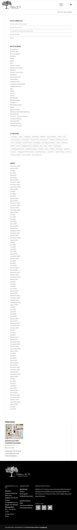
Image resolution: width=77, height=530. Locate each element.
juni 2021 (13, 244)
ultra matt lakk (26, 154)
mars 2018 (13, 316)
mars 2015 (13, 388)
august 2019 (14, 279)
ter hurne (68, 151)
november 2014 (15, 397)
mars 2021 (13, 251)
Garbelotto (13, 75)
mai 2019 (13, 286)
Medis (12, 91)
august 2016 (14, 351)
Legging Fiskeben (15, 86)
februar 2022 (14, 226)
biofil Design (35, 136)
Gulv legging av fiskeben (48, 142)
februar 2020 (14, 268)
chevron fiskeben (51, 136)
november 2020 (15, 256)
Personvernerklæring (26, 505)
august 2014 (14, 404)
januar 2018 (13, 321)
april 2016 (13, 358)
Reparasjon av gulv (16, 105)
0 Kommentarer (9, 445)
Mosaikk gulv (14, 98)
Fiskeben (13, 70)
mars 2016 (13, 360)
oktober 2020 (14, 258)
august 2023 (14, 189)
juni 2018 (13, 309)
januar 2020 (13, 270)
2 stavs (21, 136)
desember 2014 (15, 395)
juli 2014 (12, 406)
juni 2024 (13, 173)
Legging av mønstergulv (17, 84)
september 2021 (15, 238)
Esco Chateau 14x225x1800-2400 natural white (21, 31)
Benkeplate (13, 49)
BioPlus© (42, 136)
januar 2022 (13, 228)
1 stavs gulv (14, 136)
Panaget (12, 102)
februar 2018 (14, 318)
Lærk (41, 145)
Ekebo (12, 61)
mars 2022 (13, 224)
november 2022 (15, 205)
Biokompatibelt (15, 54)
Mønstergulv (57, 145)
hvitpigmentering (26, 145)
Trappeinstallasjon (16, 118)
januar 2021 (13, 254)
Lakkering (35, 145)
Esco (11, 63)
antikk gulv (27, 136)
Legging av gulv (15, 81)
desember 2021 (15, 231)
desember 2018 (15, 295)
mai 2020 (13, 263)
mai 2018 (13, 312)
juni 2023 (13, 194)
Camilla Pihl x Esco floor (16, 27)
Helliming (64, 142)
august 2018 (14, 305)
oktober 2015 (14, 372)
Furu (12, 142)
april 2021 (13, 249)
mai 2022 (13, 219)
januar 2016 (13, 365)
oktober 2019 (14, 275)
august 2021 (14, 240)
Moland (12, 93)
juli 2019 (12, 282)
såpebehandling (59, 151)
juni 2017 (13, 332)
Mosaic (12, 95)
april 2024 (13, 175)
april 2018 (13, 314)
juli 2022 (12, 214)
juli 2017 (12, 330)
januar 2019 (13, 293)
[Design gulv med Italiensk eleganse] (14, 431)
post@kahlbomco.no (11, 502)
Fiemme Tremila (15, 65)
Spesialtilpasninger (40, 151)
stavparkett (50, 151)
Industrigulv (14, 79)
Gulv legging (37, 142)
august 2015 (14, 376)
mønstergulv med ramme (17, 148)
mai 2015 (13, 383)
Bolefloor (13, 56)
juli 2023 (12, 191)
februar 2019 (14, 291)
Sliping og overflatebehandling (19, 112)
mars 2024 (13, 177)
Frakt (21, 503)
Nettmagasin (24, 494)
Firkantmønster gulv (16, 68)
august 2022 (14, 212)
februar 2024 (14, 180)
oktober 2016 (14, 346)
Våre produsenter (15, 123)
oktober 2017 (14, 328)
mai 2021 (13, 247)
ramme (46, 148)
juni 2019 (13, 284)
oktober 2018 (14, 300)
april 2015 (13, 386)
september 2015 (15, 374)
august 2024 (14, 168)
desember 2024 (15, 166)
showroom (66, 148)
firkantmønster (44, 139)
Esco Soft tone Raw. (14, 34)
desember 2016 (15, 342)
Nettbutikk (23, 489)
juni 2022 (13, 217)
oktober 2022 (14, 208)
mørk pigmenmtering (31, 148)
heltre (18, 145)
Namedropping (14, 100)
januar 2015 (13, 392)
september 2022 (15, 210)
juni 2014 (13, 409)
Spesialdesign (14, 114)
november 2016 (15, 344)
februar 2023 (14, 198)
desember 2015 (15, 367)
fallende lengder (15, 139)
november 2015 (15, 369)
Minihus (12, 38)
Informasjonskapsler (26, 507)
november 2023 (15, 184)
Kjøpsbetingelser (25, 501)
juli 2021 (12, 242)
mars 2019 (13, 288)
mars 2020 (13, 265)
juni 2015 (13, 381)
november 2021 (15, 233)
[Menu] (60, 4)
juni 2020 (13, 261)
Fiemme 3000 (25, 139)
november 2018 (15, 298)
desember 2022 (15, 203)
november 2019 (15, 272)
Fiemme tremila (34, 139)
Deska (12, 58)
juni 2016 (13, 353)
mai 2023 (13, 196)
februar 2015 (14, 390)
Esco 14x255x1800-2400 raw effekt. (18, 24)
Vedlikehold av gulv (16, 125)
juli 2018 (12, 307)
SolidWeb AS (43, 527)
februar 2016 (14, 362)
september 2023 (15, 187)
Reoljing (52, 148)
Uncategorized (14, 121)
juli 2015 (12, 379)
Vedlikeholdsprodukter (27, 496)
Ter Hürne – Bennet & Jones (19, 116)
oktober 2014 (14, 399)
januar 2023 (13, 201)
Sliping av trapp (15, 109)
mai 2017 (13, 335)
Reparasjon (59, 148)
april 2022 (13, 221)
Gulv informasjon (15, 77)
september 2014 (15, 402)
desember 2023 (15, 182)
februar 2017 (14, 337)
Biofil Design (14, 51)
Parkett (22, 491)
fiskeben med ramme (16, 72)
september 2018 (15, 302)
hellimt (13, 145)
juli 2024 (12, 170)
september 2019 (15, 277)
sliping (12, 107)
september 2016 (15, 349)
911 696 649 (14, 505)
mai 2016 (13, 356)
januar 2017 (13, 339)
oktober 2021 (14, 235)
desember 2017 (15, 323)
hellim (58, 142)
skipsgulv (13, 151)
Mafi (11, 88)
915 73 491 (14, 498)
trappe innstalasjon (16, 154)
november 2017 (15, 325)
